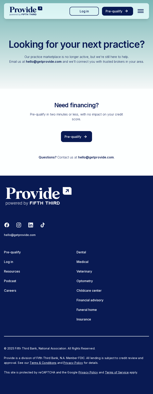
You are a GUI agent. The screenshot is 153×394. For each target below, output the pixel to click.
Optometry (84, 281)
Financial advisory (89, 300)
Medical (82, 262)
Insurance (83, 319)
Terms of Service (117, 372)
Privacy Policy (73, 362)
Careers (10, 291)
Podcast (10, 281)
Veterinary (84, 271)
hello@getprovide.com (44, 62)
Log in (84, 11)
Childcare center (89, 291)
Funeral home (86, 310)
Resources (12, 271)
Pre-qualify (12, 252)
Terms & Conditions (43, 362)
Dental (81, 252)
